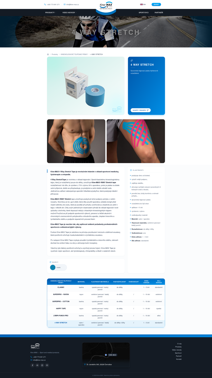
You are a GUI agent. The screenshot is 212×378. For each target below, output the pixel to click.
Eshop (156, 4)
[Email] (47, 365)
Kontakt (179, 359)
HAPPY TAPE (61, 308)
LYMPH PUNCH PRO (60, 315)
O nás (179, 344)
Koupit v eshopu (139, 110)
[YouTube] (37, 365)
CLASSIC (61, 287)
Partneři (159, 12)
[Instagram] (42, 365)
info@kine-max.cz (72, 4)
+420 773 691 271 (53, 4)
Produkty (50, 12)
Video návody (68, 12)
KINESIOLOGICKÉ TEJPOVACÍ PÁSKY (74, 54)
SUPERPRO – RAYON (61, 294)
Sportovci (144, 12)
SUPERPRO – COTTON (60, 301)
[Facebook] (32, 365)
